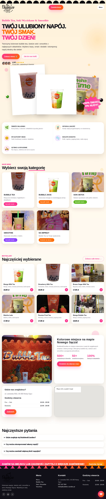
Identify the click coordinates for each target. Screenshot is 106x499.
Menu (100, 7)
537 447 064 (62, 484)
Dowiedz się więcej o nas (69, 364)
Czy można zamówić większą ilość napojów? (23, 451)
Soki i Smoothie (41, 484)
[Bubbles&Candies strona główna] (8, 7)
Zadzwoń (10, 412)
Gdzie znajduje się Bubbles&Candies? (21, 437)
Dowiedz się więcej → (46, 240)
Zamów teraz (56, 7)
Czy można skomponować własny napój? (22, 444)
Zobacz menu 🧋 (10, 56)
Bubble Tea (39, 482)
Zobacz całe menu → (93, 259)
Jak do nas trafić (30, 56)
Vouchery (39, 486)
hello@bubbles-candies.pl (66, 486)
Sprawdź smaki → (10, 204)
